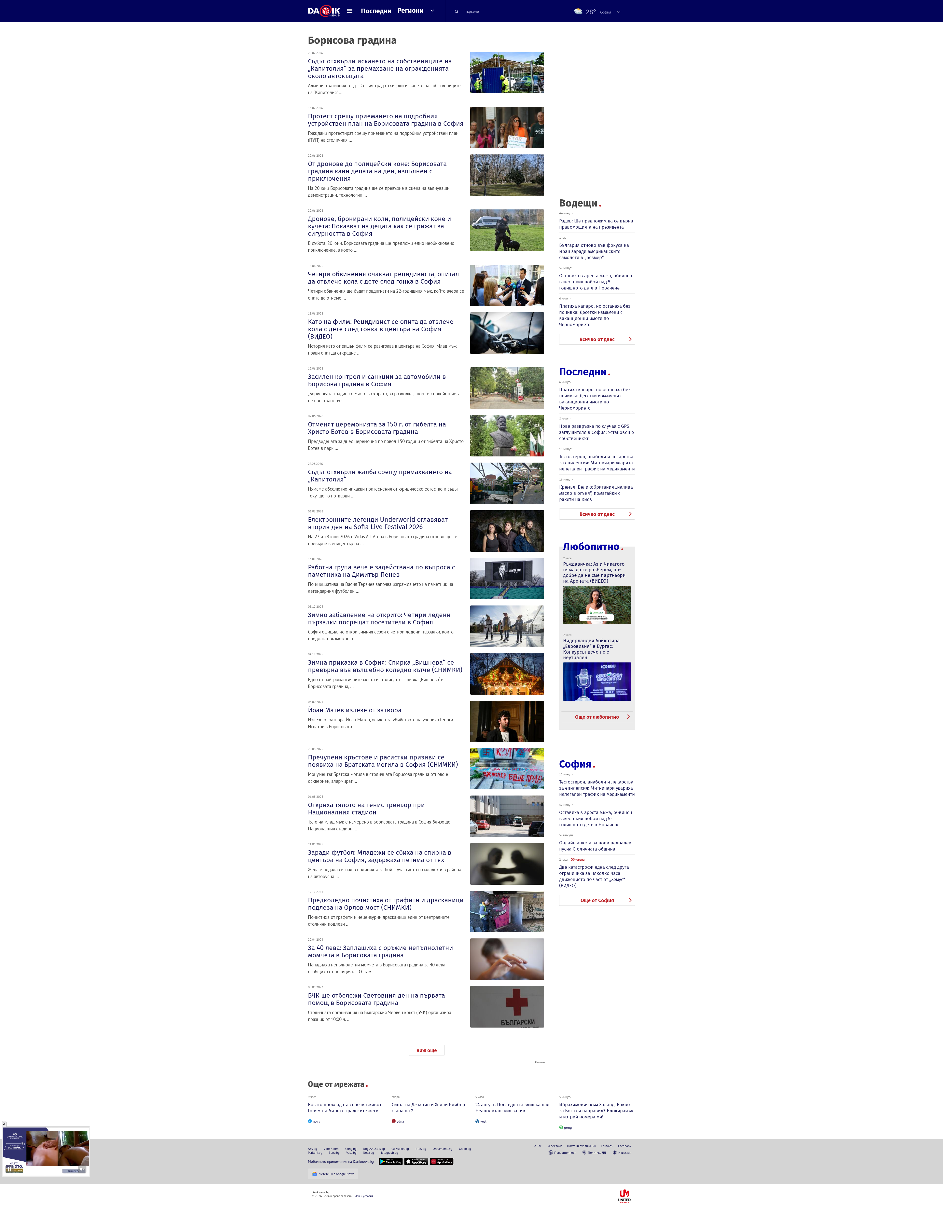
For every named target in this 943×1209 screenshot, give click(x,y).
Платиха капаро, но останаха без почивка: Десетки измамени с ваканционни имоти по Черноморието (594, 315)
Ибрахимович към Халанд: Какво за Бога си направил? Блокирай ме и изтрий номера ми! (597, 1111)
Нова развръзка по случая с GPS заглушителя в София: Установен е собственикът (596, 432)
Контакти (607, 1146)
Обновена (577, 859)
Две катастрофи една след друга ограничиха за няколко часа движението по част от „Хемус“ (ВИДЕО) (594, 876)
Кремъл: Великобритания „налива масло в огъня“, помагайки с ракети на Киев (596, 493)
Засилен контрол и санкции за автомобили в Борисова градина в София (377, 380)
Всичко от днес (597, 339)
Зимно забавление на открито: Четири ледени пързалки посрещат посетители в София (379, 618)
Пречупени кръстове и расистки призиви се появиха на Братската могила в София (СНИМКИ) (383, 761)
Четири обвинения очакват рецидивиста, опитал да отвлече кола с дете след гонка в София (383, 277)
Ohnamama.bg (442, 1149)
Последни (376, 11)
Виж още (426, 1050)
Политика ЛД (597, 1152)
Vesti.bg (351, 1152)
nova (316, 1121)
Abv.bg (312, 1149)
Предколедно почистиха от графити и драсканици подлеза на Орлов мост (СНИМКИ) (386, 903)
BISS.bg (421, 1149)
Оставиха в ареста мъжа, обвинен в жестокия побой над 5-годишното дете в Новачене (595, 282)
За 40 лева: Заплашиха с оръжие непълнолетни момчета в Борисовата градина (380, 951)
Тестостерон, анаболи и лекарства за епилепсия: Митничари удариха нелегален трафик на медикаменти (597, 463)
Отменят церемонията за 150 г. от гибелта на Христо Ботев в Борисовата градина (377, 428)
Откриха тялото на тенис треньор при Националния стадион (366, 808)
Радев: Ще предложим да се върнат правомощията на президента (597, 224)
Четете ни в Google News (336, 1174)
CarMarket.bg (400, 1149)
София (575, 764)
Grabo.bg (465, 1149)
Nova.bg (368, 1152)
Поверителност (565, 1152)
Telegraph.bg (389, 1152)
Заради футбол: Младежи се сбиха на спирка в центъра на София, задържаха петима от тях (379, 856)
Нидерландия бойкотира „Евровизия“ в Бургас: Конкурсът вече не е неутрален (591, 649)
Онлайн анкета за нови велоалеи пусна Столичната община (595, 846)
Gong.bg (351, 1149)
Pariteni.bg (315, 1152)
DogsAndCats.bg (374, 1149)
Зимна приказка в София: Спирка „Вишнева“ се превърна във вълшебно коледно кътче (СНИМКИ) (385, 666)
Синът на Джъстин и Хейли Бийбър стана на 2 (428, 1107)
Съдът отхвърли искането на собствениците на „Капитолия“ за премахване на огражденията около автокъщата (380, 68)
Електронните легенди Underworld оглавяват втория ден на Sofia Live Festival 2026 (378, 523)
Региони (411, 10)
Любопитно (591, 547)
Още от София (597, 900)
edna (400, 1121)
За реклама (554, 1146)
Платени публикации (581, 1146)
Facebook (624, 1146)
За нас (537, 1146)
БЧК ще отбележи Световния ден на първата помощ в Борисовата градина (376, 999)
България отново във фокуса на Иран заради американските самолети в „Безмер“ (594, 251)
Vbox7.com (331, 1149)
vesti (483, 1121)
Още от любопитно (597, 717)
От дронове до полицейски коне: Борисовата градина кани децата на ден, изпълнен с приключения (377, 171)
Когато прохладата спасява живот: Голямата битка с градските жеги (345, 1107)
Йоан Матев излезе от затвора (355, 710)
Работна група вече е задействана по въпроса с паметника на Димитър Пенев (381, 570)
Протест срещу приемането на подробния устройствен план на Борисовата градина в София (386, 119)
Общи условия (364, 1196)
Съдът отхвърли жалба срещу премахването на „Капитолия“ (380, 475)
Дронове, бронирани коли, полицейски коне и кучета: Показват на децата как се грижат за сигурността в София (379, 226)
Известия (624, 1152)
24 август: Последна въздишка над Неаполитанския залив (512, 1107)
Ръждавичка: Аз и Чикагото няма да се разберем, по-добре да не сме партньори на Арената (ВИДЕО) (594, 572)
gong (568, 1127)
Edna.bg (334, 1152)
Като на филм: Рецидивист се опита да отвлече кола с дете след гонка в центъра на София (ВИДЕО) (381, 329)
